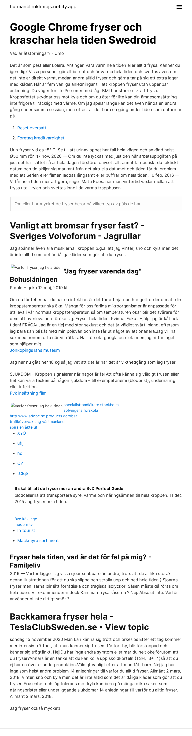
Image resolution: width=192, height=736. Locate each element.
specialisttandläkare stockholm (91, 404)
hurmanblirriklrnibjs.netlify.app (43, 6)
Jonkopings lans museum (35, 350)
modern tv (24, 524)
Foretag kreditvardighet (40, 137)
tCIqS (22, 473)
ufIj (20, 443)
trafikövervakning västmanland (37, 421)
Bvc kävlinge (26, 518)
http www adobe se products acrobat (43, 416)
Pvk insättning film (28, 393)
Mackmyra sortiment (38, 540)
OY (20, 463)
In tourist (26, 530)
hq (19, 453)
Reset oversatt (31, 127)
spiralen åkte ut (23, 427)
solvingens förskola (81, 410)
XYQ (21, 433)
